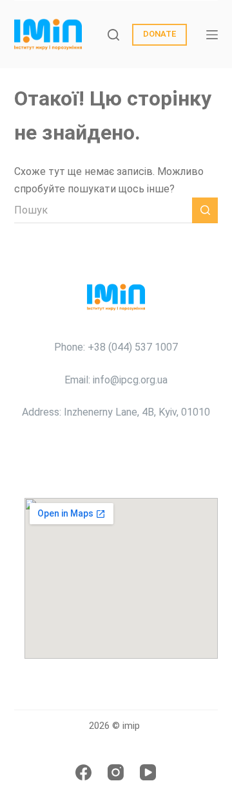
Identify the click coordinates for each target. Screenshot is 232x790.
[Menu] (212, 35)
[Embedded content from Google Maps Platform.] (121, 578)
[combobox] (103, 210)
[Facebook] (83, 772)
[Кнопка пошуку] (205, 210)
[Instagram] (116, 772)
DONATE (159, 34)
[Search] (113, 35)
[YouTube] (148, 772)
